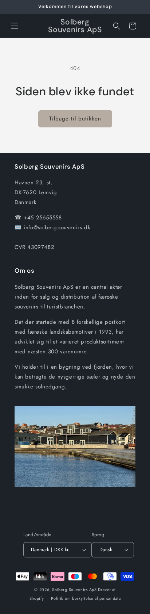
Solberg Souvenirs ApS (74, 589)
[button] (15, 26)
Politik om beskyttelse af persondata (86, 598)
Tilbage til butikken (75, 119)
